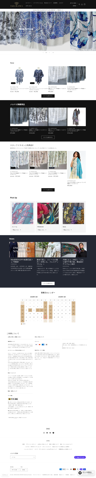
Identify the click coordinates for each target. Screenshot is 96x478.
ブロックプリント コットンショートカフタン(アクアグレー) (19, 89)
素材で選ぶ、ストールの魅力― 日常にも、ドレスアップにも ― (47, 262)
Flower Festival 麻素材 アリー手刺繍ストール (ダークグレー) (76, 89)
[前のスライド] (43, 52)
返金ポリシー (72, 474)
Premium (26, 34)
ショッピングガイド (28, 449)
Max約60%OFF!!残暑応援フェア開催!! (22, 261)
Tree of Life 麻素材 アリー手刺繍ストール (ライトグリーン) (57, 174)
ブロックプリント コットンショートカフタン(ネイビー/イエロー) (38, 89)
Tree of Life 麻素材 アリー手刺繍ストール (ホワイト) (19, 174)
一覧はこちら (15, 229)
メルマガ (27, 446)
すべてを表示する (48, 96)
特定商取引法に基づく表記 (47, 474)
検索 (23, 444)
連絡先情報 (56, 474)
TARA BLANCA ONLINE (18, 474)
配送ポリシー (61, 474)
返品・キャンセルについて (66, 444)
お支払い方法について (43, 444)
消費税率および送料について (65, 449)
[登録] (33, 457)
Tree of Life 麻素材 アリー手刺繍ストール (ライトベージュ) (38, 174)
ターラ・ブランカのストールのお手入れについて (46, 449)
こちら (15, 417)
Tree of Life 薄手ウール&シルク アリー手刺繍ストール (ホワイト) (76, 183)
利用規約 (67, 474)
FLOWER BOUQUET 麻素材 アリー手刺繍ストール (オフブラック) (76, 130)
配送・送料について (54, 444)
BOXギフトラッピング (36, 446)
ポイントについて (47, 446)
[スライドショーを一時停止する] (52, 52)
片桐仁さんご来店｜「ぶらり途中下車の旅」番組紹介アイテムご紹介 (73, 262)
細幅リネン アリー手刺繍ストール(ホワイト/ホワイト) (57, 89)
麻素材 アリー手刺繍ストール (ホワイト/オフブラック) (38, 130)
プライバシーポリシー (31, 444)
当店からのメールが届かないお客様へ (61, 446)
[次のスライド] (49, 52)
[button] (29, 2)
